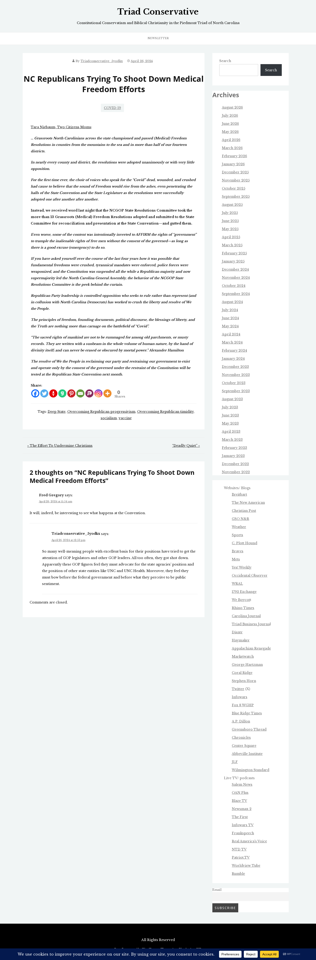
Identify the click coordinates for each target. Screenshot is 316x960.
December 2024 (235, 269)
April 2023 (231, 431)
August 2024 (232, 302)
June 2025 (230, 221)
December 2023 (235, 367)
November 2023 (236, 375)
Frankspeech (243, 833)
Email (217, 889)
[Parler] (89, 393)
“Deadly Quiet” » (186, 446)
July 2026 (230, 115)
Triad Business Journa (251, 624)
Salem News (242, 784)
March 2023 (232, 440)
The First (240, 817)
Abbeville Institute (247, 754)
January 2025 (233, 261)
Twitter (238, 689)
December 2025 (235, 172)
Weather (239, 527)
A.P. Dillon (241, 721)
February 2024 (234, 350)
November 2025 (236, 180)
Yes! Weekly (241, 567)
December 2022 (235, 464)
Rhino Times (243, 608)
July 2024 (230, 310)
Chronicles (241, 737)
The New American (248, 502)
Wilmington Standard (250, 770)
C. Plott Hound (244, 543)
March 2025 (232, 245)
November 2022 (236, 472)
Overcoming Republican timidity (165, 412)
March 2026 (232, 148)
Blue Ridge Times (247, 713)
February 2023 (234, 448)
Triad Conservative (158, 12)
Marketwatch (243, 656)
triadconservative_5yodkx (102, 61)
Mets (236, 559)
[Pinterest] (71, 393)
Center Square (244, 746)
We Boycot (241, 600)
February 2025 (234, 253)
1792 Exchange (244, 592)
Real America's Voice (249, 841)
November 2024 (236, 277)
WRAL (237, 584)
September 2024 (236, 294)
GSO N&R (240, 519)
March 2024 (232, 342)
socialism (109, 418)
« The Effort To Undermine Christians (60, 446)
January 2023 (233, 456)
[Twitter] (44, 393)
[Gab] (62, 393)
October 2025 (233, 188)
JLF (235, 762)
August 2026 (232, 107)
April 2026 (231, 140)
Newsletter (158, 38)
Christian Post (244, 511)
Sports (237, 535)
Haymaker (241, 640)
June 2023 (230, 415)
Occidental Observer (249, 575)
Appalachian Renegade (251, 648)
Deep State (56, 412)
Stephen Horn (244, 681)
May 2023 (230, 423)
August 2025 (232, 205)
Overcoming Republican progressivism (101, 412)
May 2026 (230, 132)
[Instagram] (98, 393)
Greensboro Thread (249, 729)
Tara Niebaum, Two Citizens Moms (61, 127)
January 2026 (233, 164)
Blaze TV (239, 801)
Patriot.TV (241, 857)
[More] (107, 393)
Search (225, 61)
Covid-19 (112, 108)
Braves (237, 551)
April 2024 (231, 334)
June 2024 (230, 318)
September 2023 (236, 391)
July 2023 (230, 407)
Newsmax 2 (241, 809)
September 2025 (236, 196)
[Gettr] (53, 393)
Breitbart (239, 494)
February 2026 (234, 156)
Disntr (237, 632)
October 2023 (233, 383)
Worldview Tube (246, 865)
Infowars (239, 697)
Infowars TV (243, 825)
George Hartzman (247, 665)
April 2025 (231, 237)
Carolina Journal (246, 616)
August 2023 (232, 399)
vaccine (125, 418)
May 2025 (230, 229)
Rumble (238, 874)
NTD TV (239, 849)
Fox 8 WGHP (243, 705)
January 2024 (233, 358)
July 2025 (230, 213)
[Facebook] (35, 393)
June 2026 (230, 124)
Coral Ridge (242, 673)
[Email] (80, 393)
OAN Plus (240, 793)
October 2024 (233, 286)
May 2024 (230, 326)
